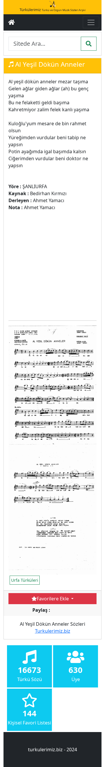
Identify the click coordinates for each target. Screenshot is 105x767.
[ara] (89, 44)
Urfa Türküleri (24, 580)
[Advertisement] (52, 263)
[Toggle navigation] (91, 22)
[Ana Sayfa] (11, 22)
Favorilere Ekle (53, 598)
